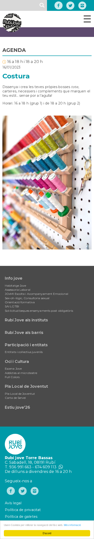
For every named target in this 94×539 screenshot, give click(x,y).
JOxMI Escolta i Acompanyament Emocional (36, 294)
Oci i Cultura (17, 361)
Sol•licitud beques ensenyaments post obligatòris (39, 310)
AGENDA (14, 50)
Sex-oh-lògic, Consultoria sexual (27, 298)
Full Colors (12, 377)
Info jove (13, 278)
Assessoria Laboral (17, 289)
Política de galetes (21, 516)
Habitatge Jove (15, 285)
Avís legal (13, 503)
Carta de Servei (15, 398)
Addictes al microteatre (21, 373)
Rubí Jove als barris (24, 332)
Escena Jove (13, 368)
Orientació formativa (20, 302)
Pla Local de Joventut (26, 386)
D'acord (47, 533)
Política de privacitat (23, 510)
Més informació (72, 525)
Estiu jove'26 (17, 407)
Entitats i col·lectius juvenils (24, 352)
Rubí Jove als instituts (26, 320)
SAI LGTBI (12, 306)
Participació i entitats (26, 345)
